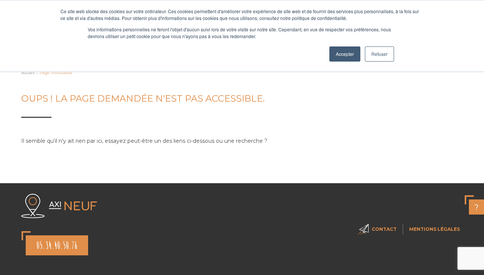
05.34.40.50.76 (57, 245)
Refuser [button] (379, 54)
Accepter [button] (345, 54)
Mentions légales (434, 229)
